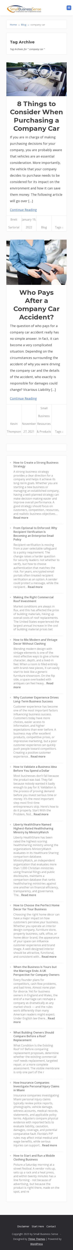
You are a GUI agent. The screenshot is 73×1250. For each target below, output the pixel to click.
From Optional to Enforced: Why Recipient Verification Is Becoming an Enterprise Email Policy (35, 533)
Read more (20, 518)
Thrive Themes (36, 1239)
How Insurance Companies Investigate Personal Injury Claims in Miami (36, 1086)
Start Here (38, 1226)
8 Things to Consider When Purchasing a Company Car (36, 116)
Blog (44, 227)
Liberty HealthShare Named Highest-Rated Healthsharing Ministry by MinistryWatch (33, 828)
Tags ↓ (59, 227)
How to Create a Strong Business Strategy (35, 464)
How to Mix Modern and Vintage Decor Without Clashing (35, 642)
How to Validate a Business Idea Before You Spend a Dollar (35, 769)
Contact (51, 1226)
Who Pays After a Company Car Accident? (36, 304)
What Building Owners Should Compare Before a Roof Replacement (33, 1036)
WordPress (36, 1244)
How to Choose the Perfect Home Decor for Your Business (36, 907)
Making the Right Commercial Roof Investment (33, 599)
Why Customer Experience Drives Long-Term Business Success (36, 699)
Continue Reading (23, 210)
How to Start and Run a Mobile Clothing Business (34, 1157)
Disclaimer (23, 1226)
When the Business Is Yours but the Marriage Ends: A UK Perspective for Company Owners (36, 970)
